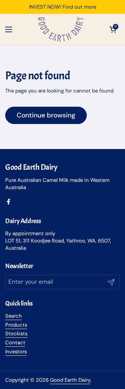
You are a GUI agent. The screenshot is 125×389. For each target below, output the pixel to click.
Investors (16, 351)
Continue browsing (46, 115)
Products (16, 324)
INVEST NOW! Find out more (62, 7)
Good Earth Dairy (70, 380)
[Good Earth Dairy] (60, 29)
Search (13, 315)
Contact (15, 342)
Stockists (16, 333)
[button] (113, 29)
